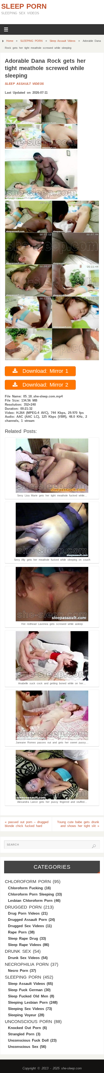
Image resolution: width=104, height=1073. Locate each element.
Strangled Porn (21, 1034)
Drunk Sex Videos (24, 958)
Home (9, 40)
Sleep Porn (24, 6)
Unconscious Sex (23, 1047)
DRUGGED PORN (23, 907)
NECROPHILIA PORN (27, 964)
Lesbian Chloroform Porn (30, 900)
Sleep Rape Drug (23, 938)
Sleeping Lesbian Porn (28, 1002)
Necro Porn (18, 970)
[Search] (93, 846)
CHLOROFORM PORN (28, 881)
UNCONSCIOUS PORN (28, 1021)
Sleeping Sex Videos (26, 1009)
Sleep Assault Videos (62, 40)
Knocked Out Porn (24, 1028)
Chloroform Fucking (25, 888)
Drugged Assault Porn (27, 920)
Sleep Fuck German (25, 990)
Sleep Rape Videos (24, 945)
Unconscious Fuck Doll (28, 1040)
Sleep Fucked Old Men (28, 996)
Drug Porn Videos (24, 913)
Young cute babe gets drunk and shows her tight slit (78, 824)
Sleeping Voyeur (22, 1015)
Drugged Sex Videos (26, 926)
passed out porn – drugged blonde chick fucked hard (26, 824)
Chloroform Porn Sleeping (31, 894)
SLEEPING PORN (31, 40)
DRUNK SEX (18, 951)
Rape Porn (17, 932)
